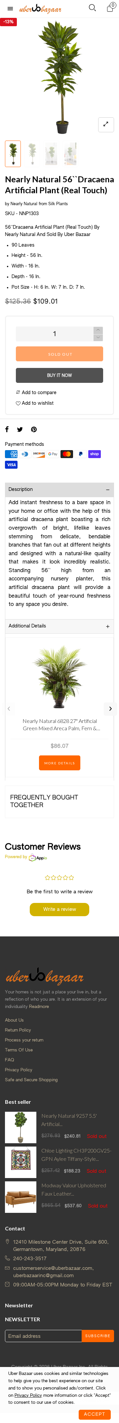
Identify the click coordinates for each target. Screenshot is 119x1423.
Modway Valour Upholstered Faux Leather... (73, 1189)
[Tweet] (20, 430)
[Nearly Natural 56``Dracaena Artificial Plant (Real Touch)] (59, 77)
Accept (94, 1414)
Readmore (39, 1007)
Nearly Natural (24, 204)
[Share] (7, 430)
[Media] (106, 124)
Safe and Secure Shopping (31, 1080)
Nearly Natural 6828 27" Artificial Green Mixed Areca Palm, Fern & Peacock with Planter (59, 726)
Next (110, 709)
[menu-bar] (12, 8)
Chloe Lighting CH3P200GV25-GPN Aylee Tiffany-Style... (76, 1154)
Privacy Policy (18, 1070)
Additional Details (27, 626)
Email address (24, 1336)
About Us (14, 1020)
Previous (8, 709)
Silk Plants (58, 204)
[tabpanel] (59, 77)
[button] (98, 338)
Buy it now (59, 376)
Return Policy (18, 1030)
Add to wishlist (37, 403)
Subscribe (97, 1336)
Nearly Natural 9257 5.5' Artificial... (69, 1119)
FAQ (9, 1060)
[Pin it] (34, 430)
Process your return (24, 1040)
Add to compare (38, 392)
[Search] (92, 9)
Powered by (16, 857)
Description (21, 489)
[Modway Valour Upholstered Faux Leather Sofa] (20, 1197)
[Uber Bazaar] (40, 8)
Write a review (59, 909)
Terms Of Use (19, 1050)
